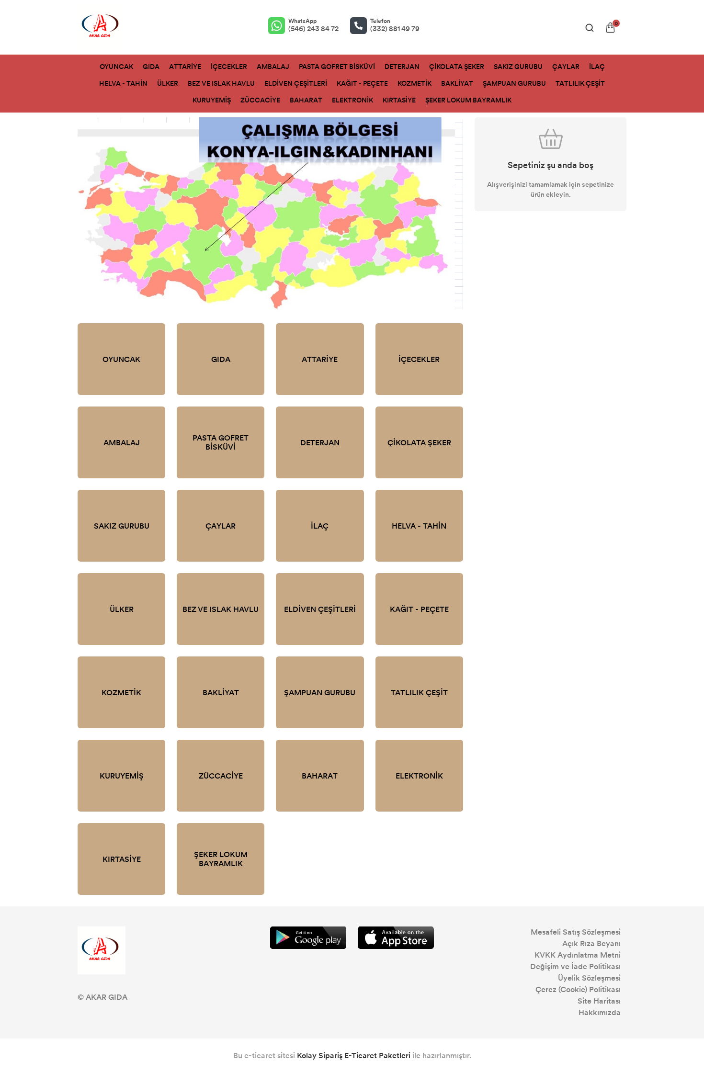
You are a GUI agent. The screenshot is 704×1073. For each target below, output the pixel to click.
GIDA (151, 66)
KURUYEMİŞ (212, 100)
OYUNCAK (116, 66)
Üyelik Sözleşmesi (589, 977)
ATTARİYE (185, 66)
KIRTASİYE (399, 100)
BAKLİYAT (457, 83)
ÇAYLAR (565, 66)
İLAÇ (597, 66)
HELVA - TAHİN (123, 83)
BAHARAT (306, 100)
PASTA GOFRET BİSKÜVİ (337, 66)
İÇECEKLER (229, 66)
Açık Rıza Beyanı (591, 943)
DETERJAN (402, 66)
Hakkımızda (600, 1012)
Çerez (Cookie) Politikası (578, 989)
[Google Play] (308, 937)
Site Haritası (599, 1000)
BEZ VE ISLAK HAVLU (221, 83)
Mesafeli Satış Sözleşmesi (576, 931)
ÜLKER (167, 83)
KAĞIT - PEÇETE (362, 83)
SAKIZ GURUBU (518, 66)
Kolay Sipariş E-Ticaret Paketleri (353, 1055)
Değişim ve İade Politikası (575, 966)
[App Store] (396, 937)
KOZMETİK (414, 83)
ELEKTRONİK (352, 100)
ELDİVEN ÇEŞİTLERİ (295, 83)
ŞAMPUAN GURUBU (514, 83)
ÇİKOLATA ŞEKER (456, 66)
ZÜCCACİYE (260, 100)
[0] (610, 27)
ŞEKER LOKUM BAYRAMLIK (468, 100)
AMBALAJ (273, 66)
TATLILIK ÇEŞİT (580, 83)
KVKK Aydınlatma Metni (577, 954)
